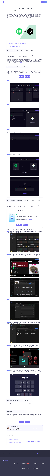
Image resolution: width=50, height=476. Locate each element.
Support (35, 2)
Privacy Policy (16, 465)
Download (31, 2)
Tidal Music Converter (25, 465)
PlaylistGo (29, 58)
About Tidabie (16, 463)
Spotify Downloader (25, 466)
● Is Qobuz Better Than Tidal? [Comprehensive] (33, 441)
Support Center (43, 463)
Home (24, 2)
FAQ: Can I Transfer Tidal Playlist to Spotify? (14, 46)
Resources (11, 5)
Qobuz (31, 213)
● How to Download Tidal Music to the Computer (14, 442)
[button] (21, 76)
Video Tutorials (35, 468)
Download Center (36, 463)
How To (39, 2)
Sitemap (15, 466)
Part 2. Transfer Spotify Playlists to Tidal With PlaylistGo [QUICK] (17, 43)
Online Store (35, 465)
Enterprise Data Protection (26, 468)
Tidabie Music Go (22, 62)
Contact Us (42, 465)
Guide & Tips (35, 466)
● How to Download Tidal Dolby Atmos (13, 439)
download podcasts (29, 219)
